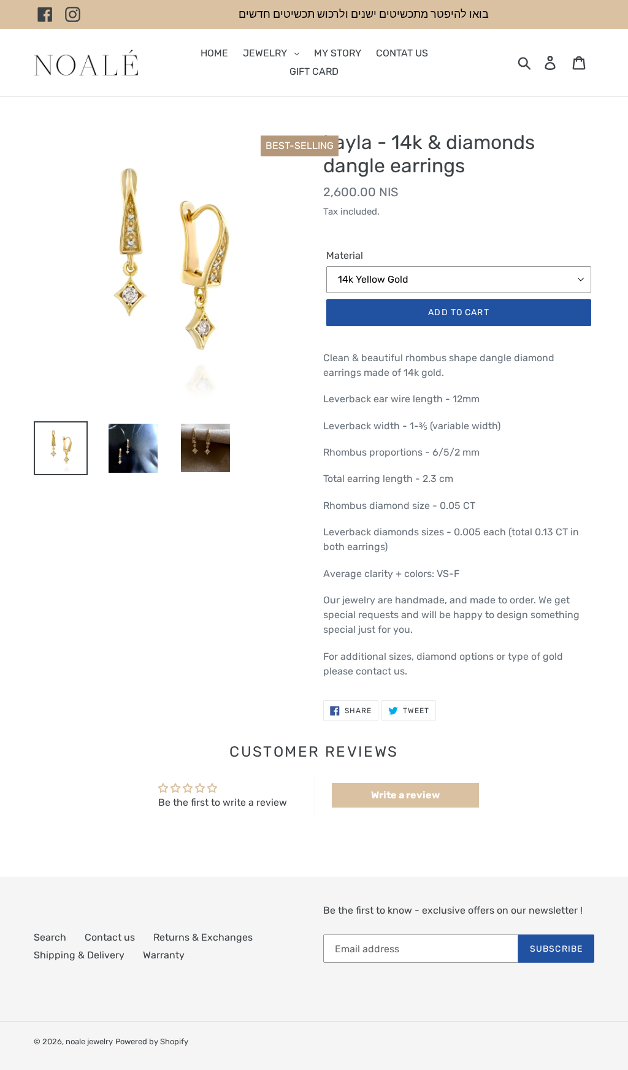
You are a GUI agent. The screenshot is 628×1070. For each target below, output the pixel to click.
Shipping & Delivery (79, 955)
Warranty (164, 955)
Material (344, 255)
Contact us (110, 937)
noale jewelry (89, 1041)
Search (50, 937)
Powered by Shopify (151, 1041)
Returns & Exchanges (203, 937)
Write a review (405, 795)
